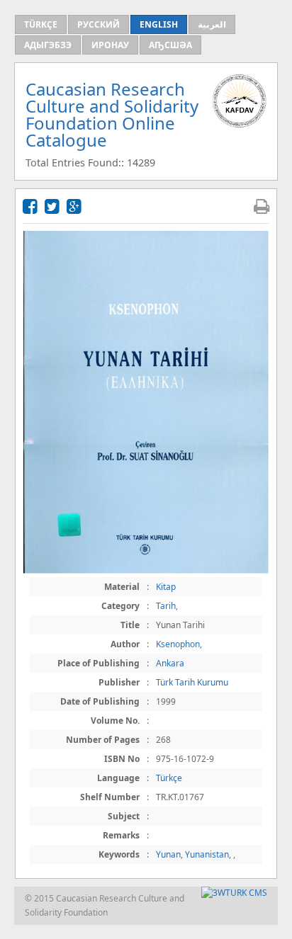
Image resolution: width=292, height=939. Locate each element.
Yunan (168, 854)
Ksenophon (178, 644)
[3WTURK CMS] (234, 893)
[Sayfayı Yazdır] (261, 205)
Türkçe (169, 778)
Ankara (170, 663)
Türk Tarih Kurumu (192, 682)
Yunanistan (207, 854)
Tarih (166, 606)
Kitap (166, 587)
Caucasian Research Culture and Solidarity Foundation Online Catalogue (112, 114)
